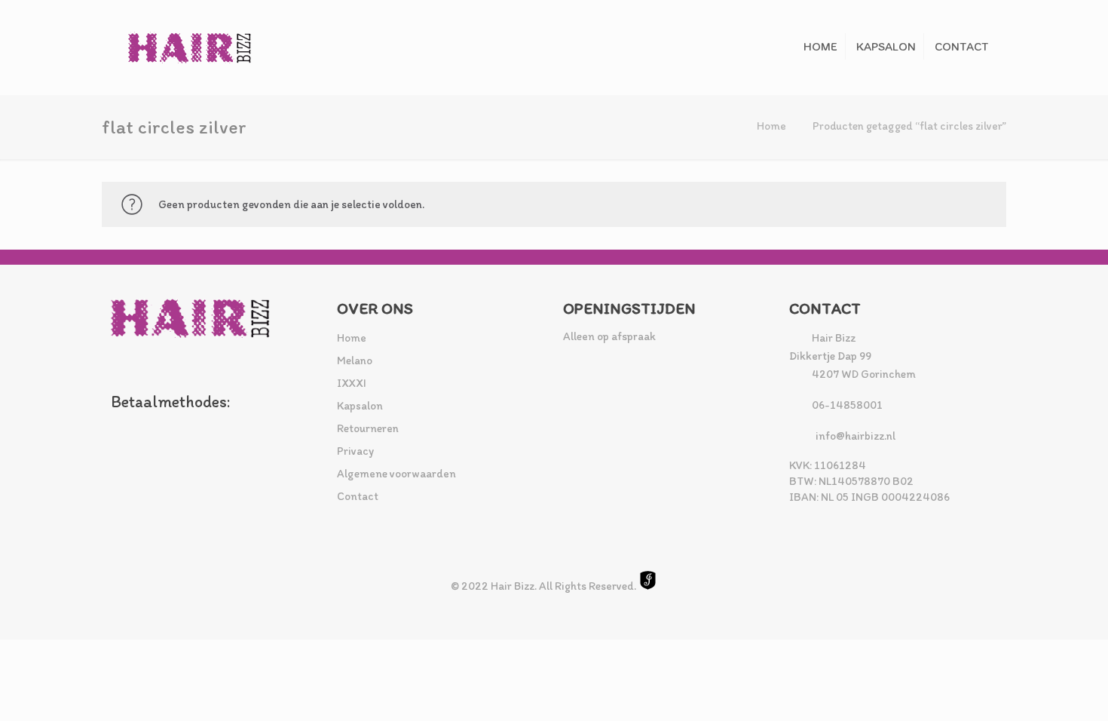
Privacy (355, 451)
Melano (354, 360)
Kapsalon (360, 406)
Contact (357, 496)
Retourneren (368, 428)
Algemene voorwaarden (396, 473)
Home (771, 126)
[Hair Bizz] (190, 47)
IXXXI (351, 383)
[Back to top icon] (1035, 690)
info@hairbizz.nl (855, 436)
